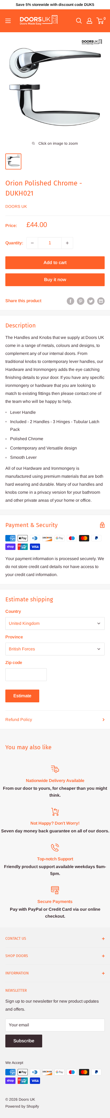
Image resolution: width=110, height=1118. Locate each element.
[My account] (89, 21)
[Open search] (79, 21)
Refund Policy (18, 719)
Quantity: (14, 243)
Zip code (13, 662)
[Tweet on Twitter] (91, 301)
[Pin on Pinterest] (80, 301)
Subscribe (23, 1040)
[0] (100, 21)
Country (13, 611)
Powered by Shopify (22, 1106)
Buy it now (55, 279)
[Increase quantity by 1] (67, 243)
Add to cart (55, 262)
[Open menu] (8, 21)
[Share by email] (101, 301)
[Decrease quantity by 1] (32, 243)
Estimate (22, 695)
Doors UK (16, 206)
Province (14, 637)
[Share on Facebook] (70, 301)
